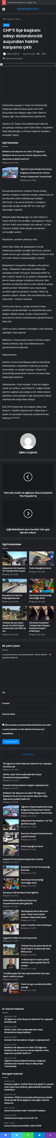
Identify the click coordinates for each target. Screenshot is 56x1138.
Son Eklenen (28, 754)
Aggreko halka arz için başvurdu (20, 937)
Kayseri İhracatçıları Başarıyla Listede (23, 859)
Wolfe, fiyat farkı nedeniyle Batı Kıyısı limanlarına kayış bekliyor (22, 776)
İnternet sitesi (8, 714)
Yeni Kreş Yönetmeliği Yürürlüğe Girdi (40, 597)
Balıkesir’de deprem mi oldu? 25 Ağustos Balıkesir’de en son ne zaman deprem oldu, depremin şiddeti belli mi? (24, 155)
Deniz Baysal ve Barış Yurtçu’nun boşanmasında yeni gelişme (20, 902)
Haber (18, 19)
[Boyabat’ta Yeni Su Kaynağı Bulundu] (14, 586)
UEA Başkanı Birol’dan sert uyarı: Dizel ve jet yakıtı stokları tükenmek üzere (34, 914)
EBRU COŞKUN (13, 54)
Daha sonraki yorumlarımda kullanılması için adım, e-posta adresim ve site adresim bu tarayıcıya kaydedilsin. (26, 729)
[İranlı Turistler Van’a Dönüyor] (11, 929)
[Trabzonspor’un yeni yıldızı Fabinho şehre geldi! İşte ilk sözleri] (11, 963)
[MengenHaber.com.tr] (28, 8)
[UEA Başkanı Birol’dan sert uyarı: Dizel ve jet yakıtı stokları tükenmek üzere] (11, 915)
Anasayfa (9, 19)
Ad (4, 692)
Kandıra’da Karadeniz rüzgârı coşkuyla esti (26, 2)
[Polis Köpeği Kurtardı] (41, 558)
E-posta (6, 703)
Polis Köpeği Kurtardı (40, 568)
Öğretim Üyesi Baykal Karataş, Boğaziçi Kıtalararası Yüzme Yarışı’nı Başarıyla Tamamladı (36, 173)
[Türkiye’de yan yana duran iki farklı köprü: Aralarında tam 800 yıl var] (14, 613)
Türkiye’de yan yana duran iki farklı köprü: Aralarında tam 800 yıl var (14, 626)
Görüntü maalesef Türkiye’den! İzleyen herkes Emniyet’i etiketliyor (39, 626)
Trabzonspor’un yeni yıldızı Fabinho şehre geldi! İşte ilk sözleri (35, 962)
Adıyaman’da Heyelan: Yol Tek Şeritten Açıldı (14, 569)
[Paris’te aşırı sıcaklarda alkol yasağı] (11, 988)
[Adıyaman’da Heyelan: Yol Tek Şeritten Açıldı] (14, 558)
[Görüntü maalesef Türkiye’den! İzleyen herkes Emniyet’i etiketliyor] (41, 613)
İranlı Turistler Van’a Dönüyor (36, 925)
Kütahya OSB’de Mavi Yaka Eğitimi (20, 892)
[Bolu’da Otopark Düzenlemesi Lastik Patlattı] (11, 837)
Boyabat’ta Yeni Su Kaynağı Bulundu (12, 597)
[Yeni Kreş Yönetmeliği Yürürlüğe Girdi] (41, 586)
